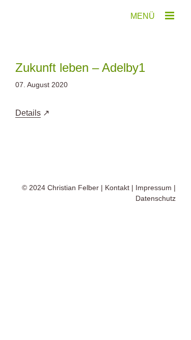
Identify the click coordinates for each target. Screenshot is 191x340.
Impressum (153, 188)
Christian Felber (73, 188)
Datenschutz (155, 198)
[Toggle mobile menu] (170, 15)
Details (28, 113)
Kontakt (117, 188)
